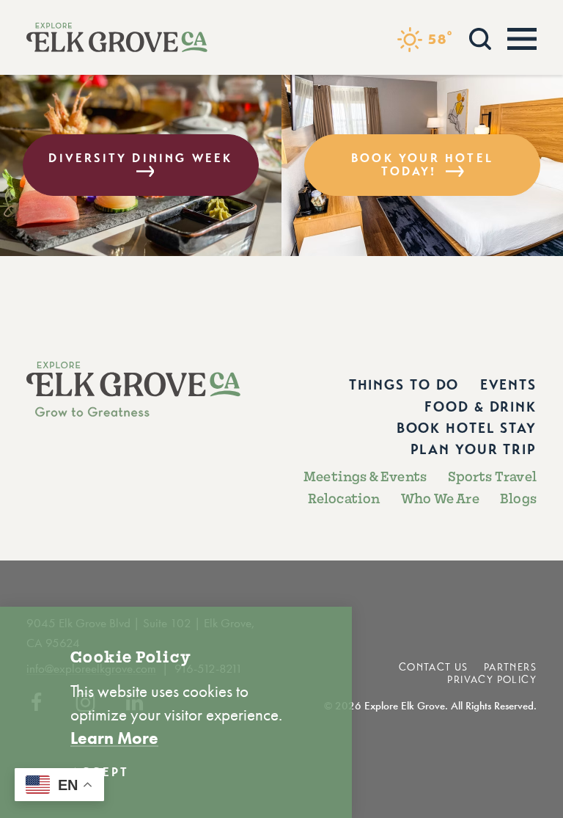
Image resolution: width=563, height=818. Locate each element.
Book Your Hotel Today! (422, 164)
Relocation (344, 499)
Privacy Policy (492, 679)
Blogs (518, 499)
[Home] (116, 37)
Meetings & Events (365, 477)
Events (508, 384)
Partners (510, 667)
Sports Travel (492, 477)
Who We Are (440, 499)
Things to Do (404, 384)
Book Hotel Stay (467, 428)
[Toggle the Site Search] (480, 37)
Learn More (114, 738)
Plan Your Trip (474, 449)
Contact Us (433, 667)
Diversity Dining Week (140, 158)
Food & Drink (480, 406)
